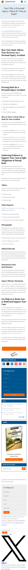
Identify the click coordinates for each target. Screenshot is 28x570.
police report (7, 208)
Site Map (7, 569)
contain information (17, 208)
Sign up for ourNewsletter (14, 348)
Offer (5, 422)
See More (20, 417)
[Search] (23, 468)
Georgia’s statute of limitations (14, 333)
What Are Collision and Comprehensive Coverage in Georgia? (12, 409)
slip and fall (19, 137)
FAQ (4, 401)
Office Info (18, 522)
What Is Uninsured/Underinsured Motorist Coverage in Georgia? (13, 413)
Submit (14, 395)
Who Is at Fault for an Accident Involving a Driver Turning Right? (12, 405)
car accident (21, 130)
